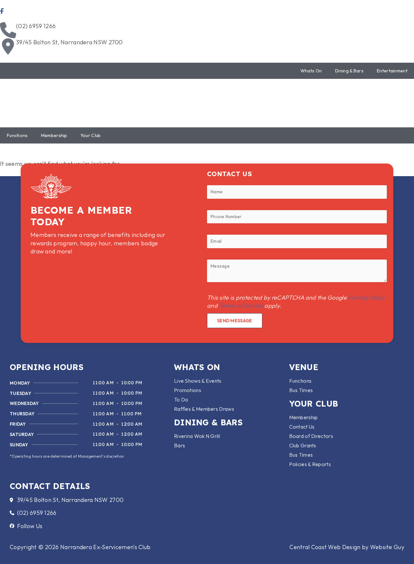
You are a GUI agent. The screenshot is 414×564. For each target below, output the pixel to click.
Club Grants (302, 445)
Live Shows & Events (198, 381)
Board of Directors (311, 436)
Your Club (91, 135)
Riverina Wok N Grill (197, 436)
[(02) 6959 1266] (8, 30)
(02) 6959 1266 (36, 26)
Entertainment (392, 71)
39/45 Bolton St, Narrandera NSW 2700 (69, 42)
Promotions (187, 390)
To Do (181, 399)
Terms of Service (241, 305)
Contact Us (302, 426)
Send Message (234, 321)
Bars (179, 445)
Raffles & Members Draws (204, 409)
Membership (54, 135)
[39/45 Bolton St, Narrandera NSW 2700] (8, 46)
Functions (17, 135)
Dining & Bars (349, 71)
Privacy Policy (366, 297)
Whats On (311, 71)
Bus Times (301, 390)
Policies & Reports (310, 464)
